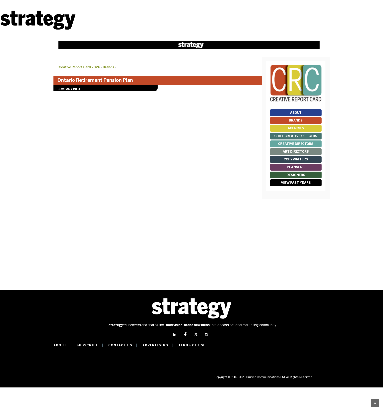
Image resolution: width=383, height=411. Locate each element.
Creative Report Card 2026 (78, 67)
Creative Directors (295, 144)
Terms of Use (192, 345)
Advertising (155, 345)
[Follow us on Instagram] (206, 336)
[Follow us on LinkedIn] (175, 336)
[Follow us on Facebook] (185, 336)
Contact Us (120, 345)
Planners (296, 167)
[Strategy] (38, 29)
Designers (295, 175)
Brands (108, 67)
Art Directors (296, 151)
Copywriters (296, 159)
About (296, 113)
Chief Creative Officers (295, 136)
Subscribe (87, 345)
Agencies (296, 128)
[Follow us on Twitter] (196, 336)
